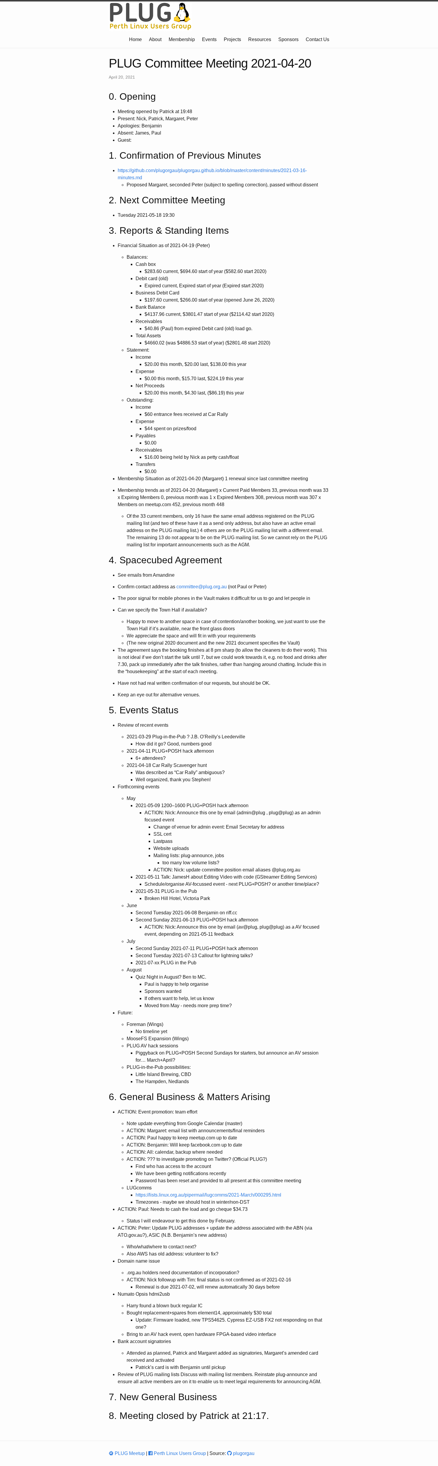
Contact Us (317, 39)
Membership (182, 39)
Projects (232, 39)
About (155, 39)
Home (135, 39)
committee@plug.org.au (201, 586)
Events (209, 39)
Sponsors (288, 39)
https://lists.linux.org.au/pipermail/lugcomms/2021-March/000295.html (208, 1194)
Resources (259, 39)
